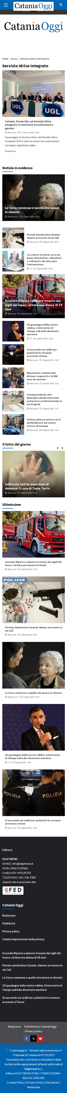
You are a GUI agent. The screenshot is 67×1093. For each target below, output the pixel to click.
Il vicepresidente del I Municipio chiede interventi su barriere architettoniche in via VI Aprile (44, 399)
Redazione (12, 132)
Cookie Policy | (16, 1082)
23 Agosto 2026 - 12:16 (28, 313)
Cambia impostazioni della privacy (23, 939)
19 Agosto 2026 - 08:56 (28, 493)
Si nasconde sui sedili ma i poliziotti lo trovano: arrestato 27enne (42, 353)
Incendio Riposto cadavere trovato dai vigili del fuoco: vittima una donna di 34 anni (33, 305)
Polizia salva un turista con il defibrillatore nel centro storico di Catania (44, 423)
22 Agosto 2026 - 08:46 (44, 268)
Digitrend (31, 1068)
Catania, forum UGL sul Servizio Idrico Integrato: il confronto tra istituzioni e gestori (29, 125)
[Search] (61, 4)
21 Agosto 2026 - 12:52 (50, 383)
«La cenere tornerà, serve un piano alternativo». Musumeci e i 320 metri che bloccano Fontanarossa (44, 259)
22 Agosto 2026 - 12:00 (50, 360)
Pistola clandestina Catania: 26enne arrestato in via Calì (43, 236)
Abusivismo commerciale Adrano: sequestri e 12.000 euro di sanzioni (42, 376)
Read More (10, 151)
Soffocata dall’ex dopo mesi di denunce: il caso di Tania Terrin (27, 486)
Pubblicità (8, 923)
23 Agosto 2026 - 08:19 (31, 216)
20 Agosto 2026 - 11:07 (50, 408)
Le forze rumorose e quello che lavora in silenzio (33, 692)
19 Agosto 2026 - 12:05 (50, 430)
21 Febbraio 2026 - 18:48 (29, 132)
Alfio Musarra (13, 216)
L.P (30, 268)
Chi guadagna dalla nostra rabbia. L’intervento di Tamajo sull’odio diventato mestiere (43, 329)
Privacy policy (10, 931)
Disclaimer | (53, 1082)
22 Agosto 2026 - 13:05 (44, 338)
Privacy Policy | (36, 1082)
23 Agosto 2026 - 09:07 (50, 242)
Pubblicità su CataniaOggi (40, 1026)
